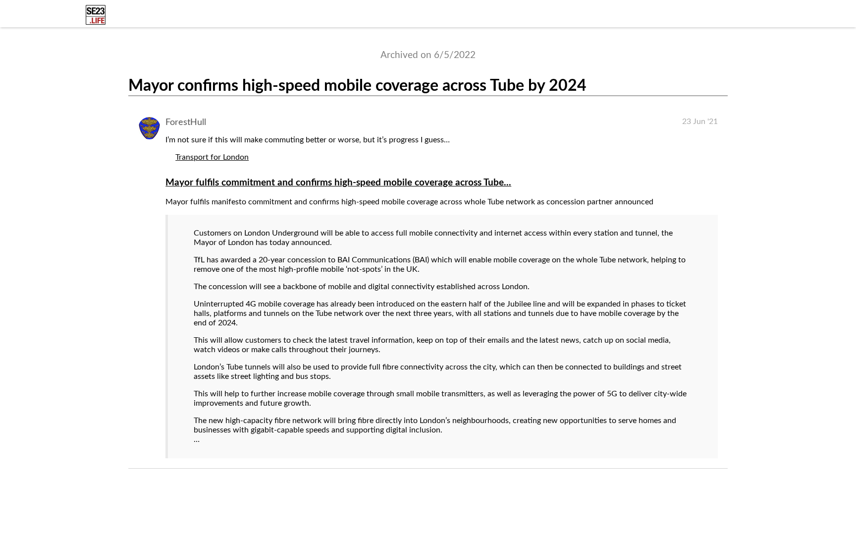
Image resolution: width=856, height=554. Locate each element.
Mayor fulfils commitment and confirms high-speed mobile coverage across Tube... (338, 182)
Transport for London (212, 157)
